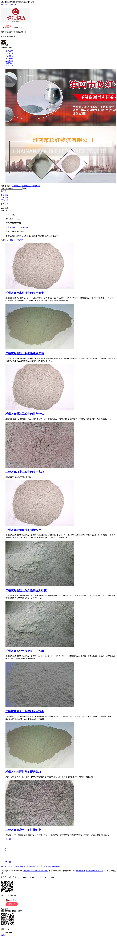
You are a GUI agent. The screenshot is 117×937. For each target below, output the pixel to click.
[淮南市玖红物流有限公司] (15, 21)
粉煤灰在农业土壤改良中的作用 (24, 650)
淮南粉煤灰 (27, 186)
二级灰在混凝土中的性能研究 (23, 829)
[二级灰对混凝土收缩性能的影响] (39, 349)
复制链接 (27, 871)
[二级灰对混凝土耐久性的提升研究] (39, 586)
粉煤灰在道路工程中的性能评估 (24, 413)
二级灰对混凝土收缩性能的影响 (24, 353)
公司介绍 (9, 54)
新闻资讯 (9, 63)
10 (6, 860)
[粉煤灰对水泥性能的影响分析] (39, 767)
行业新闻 (4, 197)
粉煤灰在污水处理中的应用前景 (24, 292)
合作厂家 (9, 61)
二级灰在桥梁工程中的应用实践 (24, 471)
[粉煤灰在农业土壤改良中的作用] (39, 646)
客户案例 (9, 58)
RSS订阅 (13, 4)
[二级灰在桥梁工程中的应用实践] (39, 467)
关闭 (3, 935)
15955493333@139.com (19, 227)
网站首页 (9, 51)
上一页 (8, 839)
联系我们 (9, 66)
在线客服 (12, 900)
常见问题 (4, 200)
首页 (12, 240)
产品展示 (9, 56)
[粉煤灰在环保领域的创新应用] (39, 525)
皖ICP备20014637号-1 (39, 871)
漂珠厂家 (36, 186)
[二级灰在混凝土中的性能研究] (39, 825)
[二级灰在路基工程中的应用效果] (39, 707)
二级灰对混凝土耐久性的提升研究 (26, 590)
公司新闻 (4, 195)
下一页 (8, 862)
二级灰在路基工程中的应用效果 (24, 711)
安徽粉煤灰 (16, 186)
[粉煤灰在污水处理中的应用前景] (39, 288)
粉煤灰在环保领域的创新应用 (23, 529)
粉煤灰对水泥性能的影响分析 (23, 771)
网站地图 (4, 4)
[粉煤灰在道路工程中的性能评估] (39, 409)
